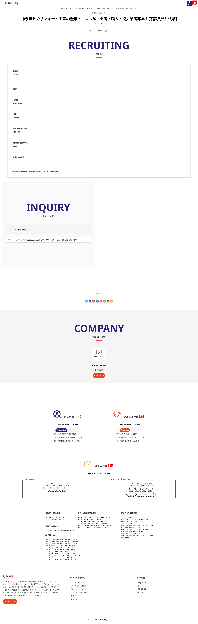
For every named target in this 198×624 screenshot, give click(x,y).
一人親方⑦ (49, 559)
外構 (93, 521)
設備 (89, 517)
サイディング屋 (130, 495)
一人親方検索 (75, 430)
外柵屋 (130, 493)
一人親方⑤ (49, 555)
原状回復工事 (69, 530)
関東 (122, 525)
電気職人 (47, 488)
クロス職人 (60, 483)
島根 (130, 531)
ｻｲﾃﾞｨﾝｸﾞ (103, 521)
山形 (142, 519)
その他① (81, 525)
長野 (132, 521)
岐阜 (134, 527)
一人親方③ (49, 551)
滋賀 (130, 529)
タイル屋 (138, 490)
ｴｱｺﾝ (93, 519)
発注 (61, 519)
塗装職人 (68, 485)
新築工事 (61, 530)
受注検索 (136, 430)
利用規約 (73, 596)
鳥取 (126, 531)
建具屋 (150, 490)
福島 (146, 519)
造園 (97, 521)
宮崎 (146, 535)
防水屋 (149, 488)
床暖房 (99, 519)
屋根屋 (131, 485)
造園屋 (137, 485)
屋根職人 (47, 485)
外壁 (85, 521)
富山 (134, 523)
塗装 (85, 523)
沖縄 (122, 538)
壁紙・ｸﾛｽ (100, 517)
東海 (122, 527)
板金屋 (131, 490)
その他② (81, 527)
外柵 (105, 523)
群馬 (134, 525)
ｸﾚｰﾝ (108, 525)
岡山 (134, 531)
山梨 (128, 521)
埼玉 (138, 525)
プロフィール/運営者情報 (78, 592)
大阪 (138, 529)
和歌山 (151, 529)
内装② (80, 519)
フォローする (100, 375)
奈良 (146, 529)
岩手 (134, 519)
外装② (80, 523)
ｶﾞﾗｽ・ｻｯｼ (97, 527)
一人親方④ (49, 553)
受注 (57, 519)
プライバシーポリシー (77, 589)
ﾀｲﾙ (97, 523)
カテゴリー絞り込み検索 (78, 586)
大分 (142, 535)
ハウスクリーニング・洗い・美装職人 (57, 490)
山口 (142, 531)
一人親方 (61, 517)
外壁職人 (68, 483)
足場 (101, 523)
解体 (86, 525)
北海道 (123, 517)
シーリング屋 (140, 495)
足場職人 (54, 488)
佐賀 (130, 535)
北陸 (122, 523)
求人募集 (48, 517)
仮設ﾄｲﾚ (103, 525)
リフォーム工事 (50, 530)
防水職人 (68, 488)
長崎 (134, 535)
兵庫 (142, 529)
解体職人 (61, 488)
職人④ (47, 545)
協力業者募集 (50, 519)
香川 (130, 533)
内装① (80, 517)
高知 (138, 533)
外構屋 (143, 485)
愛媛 (134, 533)
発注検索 (125, 430)
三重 (138, 527)
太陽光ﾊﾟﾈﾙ (88, 527)
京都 (134, 529)
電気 (93, 517)
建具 (105, 517)
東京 (146, 525)
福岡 (126, 535)
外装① (80, 521)
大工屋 (131, 483)
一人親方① (49, 547)
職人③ (47, 543)
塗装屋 (149, 485)
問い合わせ (73, 599)
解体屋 (143, 488)
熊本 (138, 535)
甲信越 (123, 521)
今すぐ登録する (10, 601)
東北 (122, 519)
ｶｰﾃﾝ (103, 527)
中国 (122, 531)
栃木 (130, 525)
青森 (126, 519)
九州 (122, 535)
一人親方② (49, 549)
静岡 (126, 527)
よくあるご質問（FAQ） (78, 582)
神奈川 (151, 525)
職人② (47, 541)
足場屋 (137, 488)
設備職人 (53, 483)
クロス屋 (144, 483)
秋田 (130, 519)
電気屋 (131, 488)
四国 (122, 533)
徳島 (126, 533)
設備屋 (137, 483)
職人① (47, 539)
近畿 (122, 529)
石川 (126, 523)
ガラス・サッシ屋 (150, 495)
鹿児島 (151, 535)
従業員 (55, 517)
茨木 (126, 525)
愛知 (130, 527)
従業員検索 (62, 430)
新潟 (136, 521)
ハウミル (140, 592)
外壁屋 (150, 483)
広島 (138, 531)
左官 (89, 523)
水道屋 (144, 490)
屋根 (89, 521)
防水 (93, 523)
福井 (130, 523)
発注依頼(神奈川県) (99, 13)
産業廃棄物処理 (94, 525)
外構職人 (61, 485)
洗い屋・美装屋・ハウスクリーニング (144, 493)
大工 (85, 517)
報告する (100, 293)
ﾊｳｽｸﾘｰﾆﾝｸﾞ (87, 519)
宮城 (138, 519)
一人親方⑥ (49, 557)
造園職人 (54, 485)
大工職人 (46, 483)
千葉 (142, 525)
